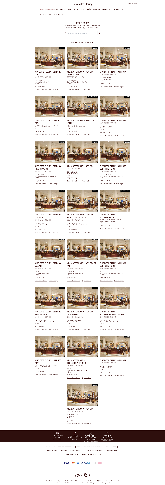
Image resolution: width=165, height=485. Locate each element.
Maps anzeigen (54, 89)
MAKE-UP (63, 9)
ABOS (114, 447)
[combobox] (80, 33)
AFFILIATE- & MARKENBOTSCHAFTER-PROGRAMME (93, 447)
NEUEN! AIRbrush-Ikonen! (47, 9)
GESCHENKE (96, 9)
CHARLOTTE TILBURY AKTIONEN (91, 454)
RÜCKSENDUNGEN (75, 450)
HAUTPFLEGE (71, 9)
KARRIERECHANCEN (112, 450)
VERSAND (64, 450)
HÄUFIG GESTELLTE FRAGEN (93, 450)
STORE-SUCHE (50, 447)
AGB (97, 480)
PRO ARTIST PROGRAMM (66, 447)
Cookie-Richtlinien (90, 480)
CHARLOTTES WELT (119, 9)
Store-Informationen (41, 89)
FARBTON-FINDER (107, 9)
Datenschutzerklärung (80, 480)
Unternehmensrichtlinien (104, 480)
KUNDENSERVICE (52, 450)
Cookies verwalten (115, 480)
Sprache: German (133, 3)
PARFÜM (89, 9)
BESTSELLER (80, 9)
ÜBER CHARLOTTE (72, 454)
